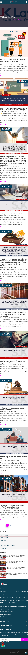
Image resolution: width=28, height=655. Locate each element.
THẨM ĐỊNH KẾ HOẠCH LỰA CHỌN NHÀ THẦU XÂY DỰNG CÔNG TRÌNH (12, 506)
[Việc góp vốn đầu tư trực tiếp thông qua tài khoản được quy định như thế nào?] (3, 557)
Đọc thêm (2, 75)
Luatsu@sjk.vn (7, 614)
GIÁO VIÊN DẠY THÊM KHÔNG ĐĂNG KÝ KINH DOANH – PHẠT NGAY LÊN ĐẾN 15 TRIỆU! (13, 109)
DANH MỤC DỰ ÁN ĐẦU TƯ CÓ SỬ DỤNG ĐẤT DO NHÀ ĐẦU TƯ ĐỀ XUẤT (17, 573)
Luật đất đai (4, 537)
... (17, 525)
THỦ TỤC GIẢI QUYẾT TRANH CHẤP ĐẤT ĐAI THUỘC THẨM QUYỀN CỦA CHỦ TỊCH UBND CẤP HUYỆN (13, 314)
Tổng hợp (4, 548)
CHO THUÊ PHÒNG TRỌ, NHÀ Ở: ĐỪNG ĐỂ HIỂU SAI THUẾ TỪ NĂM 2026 (13, 60)
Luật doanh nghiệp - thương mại (10, 543)
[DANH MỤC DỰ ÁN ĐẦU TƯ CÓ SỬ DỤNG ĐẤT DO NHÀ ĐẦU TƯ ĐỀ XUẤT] (3, 575)
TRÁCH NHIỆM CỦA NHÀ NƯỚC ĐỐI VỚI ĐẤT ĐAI (13, 457)
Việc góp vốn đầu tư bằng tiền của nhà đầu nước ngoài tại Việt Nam (15, 561)
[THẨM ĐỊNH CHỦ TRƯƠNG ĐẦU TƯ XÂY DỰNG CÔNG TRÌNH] (14, 391)
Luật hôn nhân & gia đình (8, 545)
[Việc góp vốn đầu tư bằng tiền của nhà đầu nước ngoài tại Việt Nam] (3, 563)
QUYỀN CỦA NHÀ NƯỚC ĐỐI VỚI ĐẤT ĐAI (12, 361)
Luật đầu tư (4, 540)
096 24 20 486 (9, 611)
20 (20, 525)
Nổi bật (3, 552)
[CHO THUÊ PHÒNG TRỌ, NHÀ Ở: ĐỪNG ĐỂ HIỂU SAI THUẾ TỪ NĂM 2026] (14, 43)
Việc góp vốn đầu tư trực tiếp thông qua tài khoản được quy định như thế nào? (15, 556)
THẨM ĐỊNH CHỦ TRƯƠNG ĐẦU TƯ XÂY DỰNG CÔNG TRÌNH (12, 409)
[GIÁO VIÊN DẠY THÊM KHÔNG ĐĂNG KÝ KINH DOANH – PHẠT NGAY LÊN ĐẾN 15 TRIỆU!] (14, 92)
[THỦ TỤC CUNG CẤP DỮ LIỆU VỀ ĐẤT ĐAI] (14, 197)
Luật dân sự (4, 535)
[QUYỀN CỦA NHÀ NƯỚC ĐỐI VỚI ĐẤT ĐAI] (14, 345)
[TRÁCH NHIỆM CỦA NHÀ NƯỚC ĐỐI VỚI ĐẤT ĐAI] (14, 440)
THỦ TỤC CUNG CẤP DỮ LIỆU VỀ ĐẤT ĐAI (12, 214)
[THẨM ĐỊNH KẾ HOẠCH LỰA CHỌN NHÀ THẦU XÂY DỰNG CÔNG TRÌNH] (14, 489)
